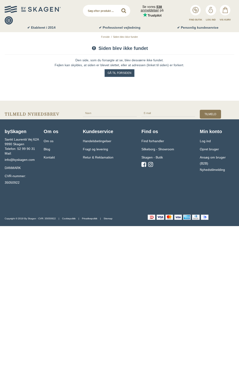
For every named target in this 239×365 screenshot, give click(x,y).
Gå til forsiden (119, 73)
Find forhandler (152, 141)
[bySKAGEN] (41, 9)
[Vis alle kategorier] (9, 20)
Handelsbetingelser (97, 141)
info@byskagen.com (20, 160)
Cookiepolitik (69, 218)
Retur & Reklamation (98, 157)
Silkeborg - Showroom (157, 149)
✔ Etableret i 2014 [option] (41, 27)
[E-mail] (168, 113)
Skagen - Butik (152, 157)
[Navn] (110, 113)
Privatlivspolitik (89, 218)
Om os (48, 141)
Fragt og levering (95, 149)
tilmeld (210, 114)
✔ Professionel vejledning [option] (120, 27)
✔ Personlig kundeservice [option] (197, 27)
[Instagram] (150, 165)
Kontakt (49, 157)
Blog (47, 149)
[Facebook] (143, 165)
